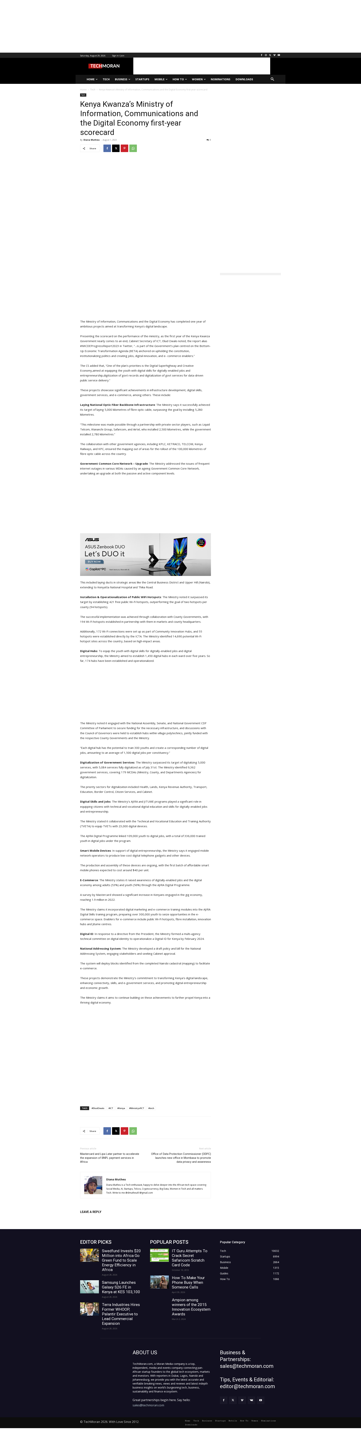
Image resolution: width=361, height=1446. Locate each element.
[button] (272, 79)
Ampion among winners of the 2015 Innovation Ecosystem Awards (191, 1307)
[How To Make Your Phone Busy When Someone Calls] (159, 1282)
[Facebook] (261, 55)
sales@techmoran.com (148, 1405)
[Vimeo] (274, 55)
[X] (270, 55)
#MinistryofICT (136, 1108)
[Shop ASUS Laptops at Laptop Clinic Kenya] (145, 554)
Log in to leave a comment (96, 1218)
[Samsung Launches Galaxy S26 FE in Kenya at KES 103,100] (89, 1286)
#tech (151, 1108)
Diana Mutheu (91, 139)
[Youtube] (279, 55)
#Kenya (121, 1108)
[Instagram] (266, 55)
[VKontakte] (251, 1400)
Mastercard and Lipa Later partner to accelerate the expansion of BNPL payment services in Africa (109, 1157)
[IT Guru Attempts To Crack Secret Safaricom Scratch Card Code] (159, 1255)
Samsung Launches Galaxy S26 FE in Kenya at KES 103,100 (121, 1287)
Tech (83, 95)
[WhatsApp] (133, 148)
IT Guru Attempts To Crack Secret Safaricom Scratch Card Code (189, 1258)
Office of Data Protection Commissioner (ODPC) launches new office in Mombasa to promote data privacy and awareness (181, 1157)
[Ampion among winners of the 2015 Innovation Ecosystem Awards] (159, 1304)
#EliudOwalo (98, 1108)
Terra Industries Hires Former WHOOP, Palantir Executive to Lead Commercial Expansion (121, 1314)
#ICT (110, 1108)
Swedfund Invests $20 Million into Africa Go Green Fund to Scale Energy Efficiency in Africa (121, 1260)
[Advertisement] (113, 26)
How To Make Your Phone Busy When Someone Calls (188, 1282)
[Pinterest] (124, 148)
